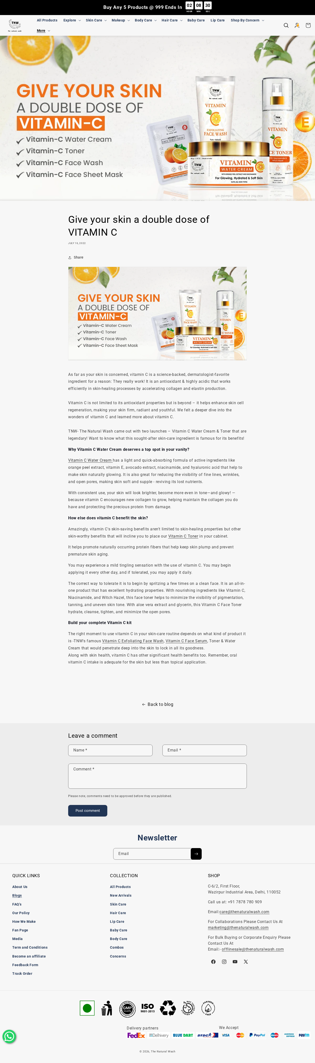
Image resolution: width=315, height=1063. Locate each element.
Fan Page (20, 930)
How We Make (24, 922)
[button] (72, 20)
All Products (120, 887)
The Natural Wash (163, 1051)
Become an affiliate (29, 956)
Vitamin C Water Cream (90, 460)
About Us (20, 887)
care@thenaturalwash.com (244, 911)
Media (17, 939)
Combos (117, 947)
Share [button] (78, 257)
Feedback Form (25, 965)
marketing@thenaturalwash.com (238, 927)
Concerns (118, 956)
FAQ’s (17, 904)
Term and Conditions (29, 947)
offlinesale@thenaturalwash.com (253, 949)
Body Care (118, 939)
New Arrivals (120, 895)
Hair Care (118, 913)
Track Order (22, 974)
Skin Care (118, 904)
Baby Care (118, 930)
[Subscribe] (196, 854)
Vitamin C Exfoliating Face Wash (133, 641)
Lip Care (117, 922)
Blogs (17, 895)
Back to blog (160, 704)
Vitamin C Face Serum (186, 641)
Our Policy (21, 913)
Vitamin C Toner (183, 536)
